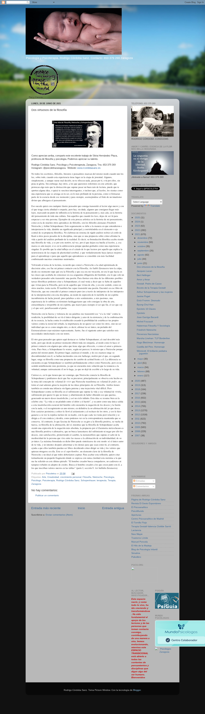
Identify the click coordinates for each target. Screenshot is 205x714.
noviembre (143, 242)
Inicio (81, 508)
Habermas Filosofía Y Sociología (153, 326)
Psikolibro (136, 557)
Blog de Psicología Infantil (144, 549)
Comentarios (142, 486)
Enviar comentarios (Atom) (59, 515)
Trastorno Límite (139, 538)
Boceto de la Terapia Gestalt (151, 288)
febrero (141, 371)
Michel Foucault (145, 321)
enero (140, 375)
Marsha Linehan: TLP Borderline (153, 338)
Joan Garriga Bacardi (147, 317)
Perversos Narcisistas (148, 334)
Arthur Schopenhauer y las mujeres (155, 292)
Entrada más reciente (46, 508)
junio (140, 263)
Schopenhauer (88, 480)
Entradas (140, 481)
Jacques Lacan (144, 271)
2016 (138, 398)
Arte (44, 477)
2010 (138, 423)
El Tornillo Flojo (139, 522)
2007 (138, 435)
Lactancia (136, 530)
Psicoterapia (48, 480)
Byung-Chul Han (145, 304)
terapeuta (102, 480)
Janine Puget (143, 296)
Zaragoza (36, 484)
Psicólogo (36, 480)
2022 (138, 230)
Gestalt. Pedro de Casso (149, 284)
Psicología (109, 477)
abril (139, 363)
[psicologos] (144, 582)
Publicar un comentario (47, 495)
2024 (138, 222)
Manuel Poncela (139, 542)
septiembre (143, 250)
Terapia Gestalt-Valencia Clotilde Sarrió (151, 526)
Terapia (111, 480)
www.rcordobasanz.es (89, 168)
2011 (137, 419)
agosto (141, 255)
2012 (138, 414)
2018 (138, 389)
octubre (141, 246)
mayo (140, 359)
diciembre (142, 238)
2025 (138, 217)
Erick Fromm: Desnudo (148, 300)
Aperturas (136, 515)
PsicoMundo (137, 511)
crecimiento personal (70, 477)
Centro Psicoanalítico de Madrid (147, 519)
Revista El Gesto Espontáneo (146, 503)
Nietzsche (97, 477)
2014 (138, 406)
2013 (138, 410)
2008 (138, 431)
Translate (155, 206)
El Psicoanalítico (139, 507)
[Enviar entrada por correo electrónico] (72, 473)
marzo (140, 367)
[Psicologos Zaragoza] (167, 608)
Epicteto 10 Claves (146, 309)
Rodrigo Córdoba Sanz (67, 480)
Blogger (137, 690)
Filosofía (87, 477)
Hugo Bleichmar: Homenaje (151, 342)
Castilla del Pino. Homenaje (151, 347)
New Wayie (137, 534)
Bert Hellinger (144, 275)
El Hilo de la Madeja (141, 545)
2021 (138, 234)
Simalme (135, 553)
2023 (138, 226)
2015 (138, 402)
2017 (138, 393)
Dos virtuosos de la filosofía (151, 267)
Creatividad (53, 477)
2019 (138, 385)
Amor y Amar (143, 279)
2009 (138, 427)
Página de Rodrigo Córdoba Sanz (148, 499)
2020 (138, 381)
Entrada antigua (113, 508)
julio (139, 259)
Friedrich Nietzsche (146, 330)
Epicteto (141, 313)
